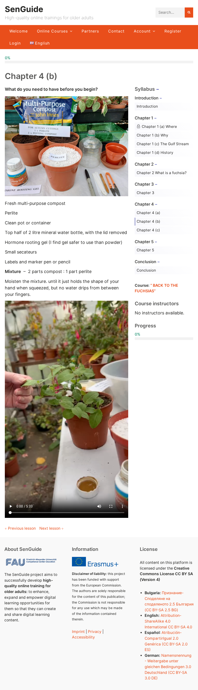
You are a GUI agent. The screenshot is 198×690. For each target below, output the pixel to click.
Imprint (78, 631)
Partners (90, 31)
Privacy (94, 631)
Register (172, 31)
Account (142, 31)
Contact (116, 31)
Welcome (18, 31)
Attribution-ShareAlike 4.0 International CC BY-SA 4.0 (168, 621)
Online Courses (52, 31)
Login (15, 43)
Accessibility (83, 637)
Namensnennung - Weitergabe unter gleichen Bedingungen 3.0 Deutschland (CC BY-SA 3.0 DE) (168, 667)
